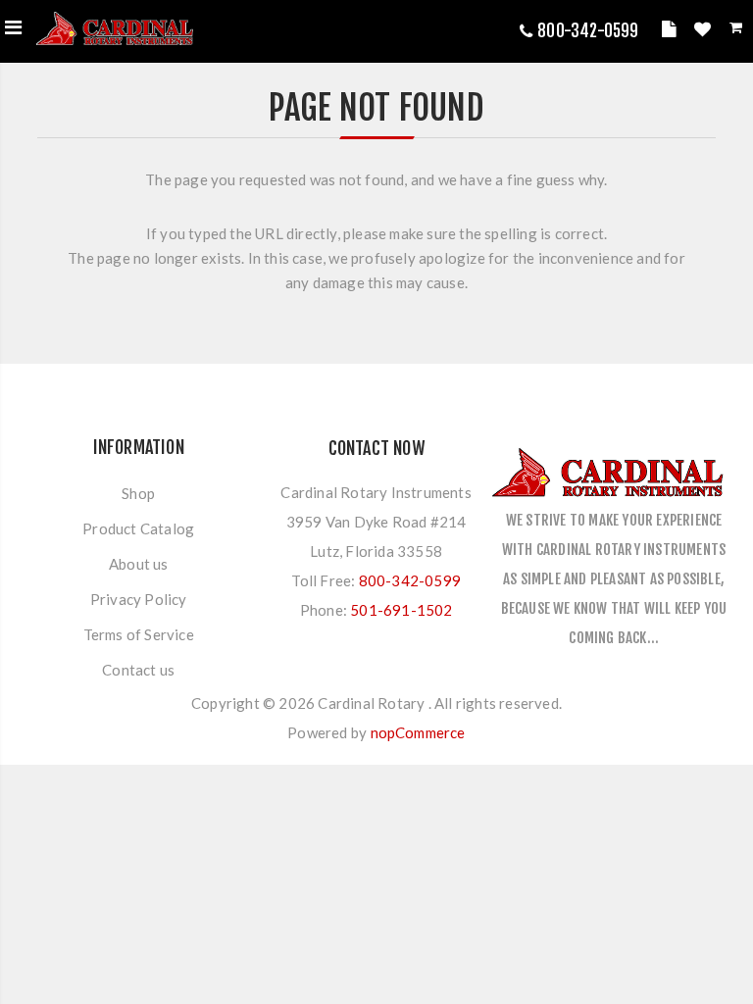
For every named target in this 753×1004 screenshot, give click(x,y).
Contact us (138, 669)
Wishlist (705, 32)
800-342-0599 (587, 31)
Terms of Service (138, 634)
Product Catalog (138, 528)
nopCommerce (418, 732)
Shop (138, 493)
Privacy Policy (138, 599)
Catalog (671, 32)
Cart (738, 31)
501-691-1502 (401, 610)
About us (139, 564)
